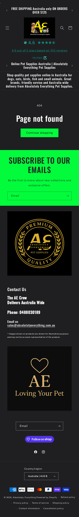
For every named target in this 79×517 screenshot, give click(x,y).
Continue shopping (39, 132)
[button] (7, 28)
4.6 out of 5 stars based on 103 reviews (39, 50)
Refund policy (68, 497)
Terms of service (40, 503)
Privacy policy (20, 503)
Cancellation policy (53, 508)
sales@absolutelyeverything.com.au (31, 325)
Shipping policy (61, 503)
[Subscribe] (67, 196)
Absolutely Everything (24, 497)
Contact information (29, 508)
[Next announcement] (72, 10)
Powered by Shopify (46, 497)
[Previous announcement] (7, 10)
